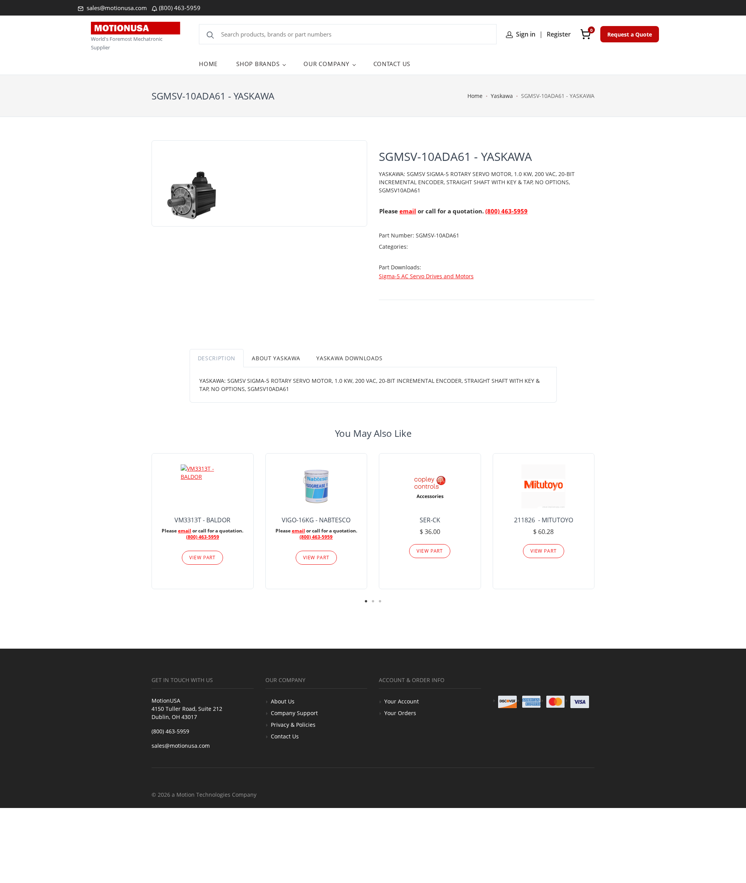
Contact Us (285, 736)
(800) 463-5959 (179, 8)
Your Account (401, 701)
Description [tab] (217, 358)
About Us (283, 701)
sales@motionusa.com (116, 8)
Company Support (294, 713)
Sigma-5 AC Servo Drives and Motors (426, 276)
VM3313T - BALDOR (202, 520)
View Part (202, 557)
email (407, 211)
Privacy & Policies (293, 724)
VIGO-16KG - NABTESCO (316, 520)
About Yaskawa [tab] (276, 358)
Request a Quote (629, 34)
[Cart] (585, 34)
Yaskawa (502, 95)
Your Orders (400, 713)
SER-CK (430, 520)
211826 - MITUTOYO (543, 520)
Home (475, 95)
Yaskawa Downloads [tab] (349, 358)
